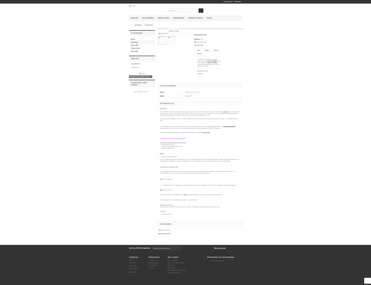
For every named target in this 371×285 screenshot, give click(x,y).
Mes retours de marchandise (176, 262)
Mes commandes (173, 260)
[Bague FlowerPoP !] (166, 230)
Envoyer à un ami (202, 71)
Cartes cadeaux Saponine (141, 91)
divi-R (185, 194)
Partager (206, 50)
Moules (134, 18)
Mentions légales (153, 262)
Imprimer (200, 74)
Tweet (198, 50)
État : (195, 42)
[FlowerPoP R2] (162, 40)
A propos (151, 267)
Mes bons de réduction (174, 272)
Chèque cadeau (135, 48)
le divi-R (224, 111)
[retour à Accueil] (131, 25)
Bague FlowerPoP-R (164, 234)
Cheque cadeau (195, 18)
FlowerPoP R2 (135, 64)
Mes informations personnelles (177, 270)
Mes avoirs (171, 265)
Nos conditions (152, 265)
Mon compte (173, 257)
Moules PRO (163, 18)
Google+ (215, 50)
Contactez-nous (228, 1)
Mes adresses (172, 267)
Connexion (238, 1)
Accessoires (148, 18)
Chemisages (178, 18)
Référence (197, 39)
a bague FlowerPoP (229, 126)
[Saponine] (147, 8)
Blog (209, 18)
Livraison (151, 260)
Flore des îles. (207, 132)
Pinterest (199, 54)
